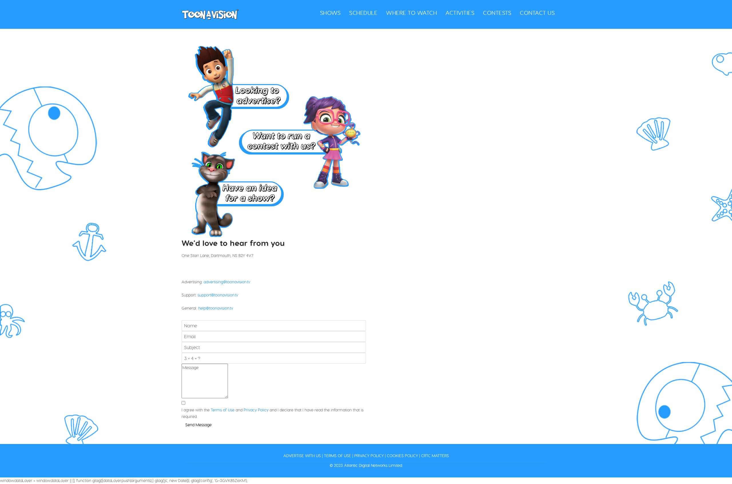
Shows (330, 12)
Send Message (198, 424)
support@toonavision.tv (218, 295)
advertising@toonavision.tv (227, 281)
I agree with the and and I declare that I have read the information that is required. (272, 413)
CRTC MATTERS (435, 455)
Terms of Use (222, 410)
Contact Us (537, 13)
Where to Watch (411, 12)
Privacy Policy (256, 410)
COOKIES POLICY (402, 455)
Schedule (363, 12)
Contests (497, 12)
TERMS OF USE (337, 455)
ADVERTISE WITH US (302, 455)
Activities (459, 12)
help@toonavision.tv (215, 308)
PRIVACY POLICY (369, 455)
